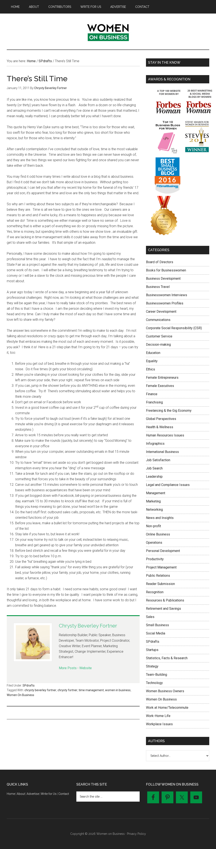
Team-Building (156, 675)
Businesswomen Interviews (166, 295)
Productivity (155, 559)
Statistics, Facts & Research (167, 658)
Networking (154, 510)
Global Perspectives (161, 419)
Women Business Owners (165, 691)
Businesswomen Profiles (164, 303)
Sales (150, 617)
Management (155, 493)
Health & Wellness (159, 427)
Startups (152, 650)
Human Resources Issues (165, 435)
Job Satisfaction (158, 460)
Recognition (154, 592)
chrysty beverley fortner (40, 690)
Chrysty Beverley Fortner (88, 626)
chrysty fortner (67, 690)
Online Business (158, 534)
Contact (63, 793)
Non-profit (153, 526)
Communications (158, 320)
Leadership (154, 477)
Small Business (157, 625)
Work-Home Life (158, 716)
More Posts (68, 668)
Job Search (154, 468)
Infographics (155, 444)
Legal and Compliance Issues (168, 485)
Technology (154, 683)
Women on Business (108, 31)
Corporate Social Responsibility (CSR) (174, 328)
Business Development (163, 279)
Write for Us (49, 793)
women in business (118, 690)
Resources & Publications (165, 600)
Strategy (152, 666)
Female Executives (160, 386)
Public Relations (158, 576)
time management (91, 690)
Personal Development (163, 551)
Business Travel (158, 287)
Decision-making (158, 345)
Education (153, 353)
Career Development (161, 312)
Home (11, 793)
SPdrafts (29, 685)
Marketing (153, 501)
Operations (154, 543)
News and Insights (160, 518)
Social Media (155, 633)
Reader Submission (160, 584)
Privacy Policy (136, 833)
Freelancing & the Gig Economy (169, 411)
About (21, 793)
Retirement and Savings (163, 609)
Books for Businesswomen (166, 270)
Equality (152, 361)
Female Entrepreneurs (162, 378)
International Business (162, 452)
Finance (151, 394)
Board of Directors (159, 262)
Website (85, 668)
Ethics (150, 369)
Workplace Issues (159, 724)
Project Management (161, 567)
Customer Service (159, 336)
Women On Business (20, 695)
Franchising (154, 402)
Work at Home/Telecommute (167, 708)
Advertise (33, 793)
